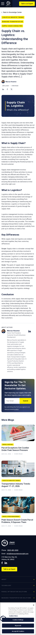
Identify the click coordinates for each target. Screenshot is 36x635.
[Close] (33, 605)
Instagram (6, 563)
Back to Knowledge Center (12, 12)
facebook (2, 563)
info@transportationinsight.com (17, 554)
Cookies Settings (18, 620)
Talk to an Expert (27, 4)
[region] (18, 618)
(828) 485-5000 (12, 550)
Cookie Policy (13, 616)
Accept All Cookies (18, 631)
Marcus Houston (11, 81)
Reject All (18, 625)
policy (17, 409)
